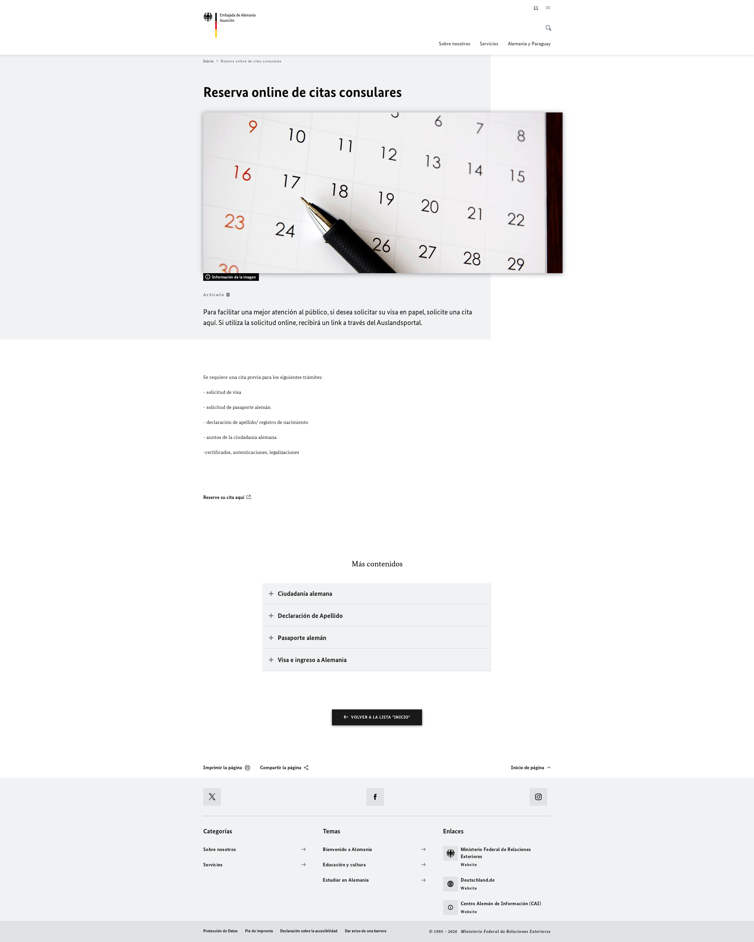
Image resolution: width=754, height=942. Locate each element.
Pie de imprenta (259, 930)
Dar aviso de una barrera (365, 930)
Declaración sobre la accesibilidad (309, 930)
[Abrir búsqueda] (546, 25)
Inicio (208, 61)
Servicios (489, 44)
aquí (239, 497)
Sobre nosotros (454, 44)
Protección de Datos (220, 930)
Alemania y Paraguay (529, 44)
